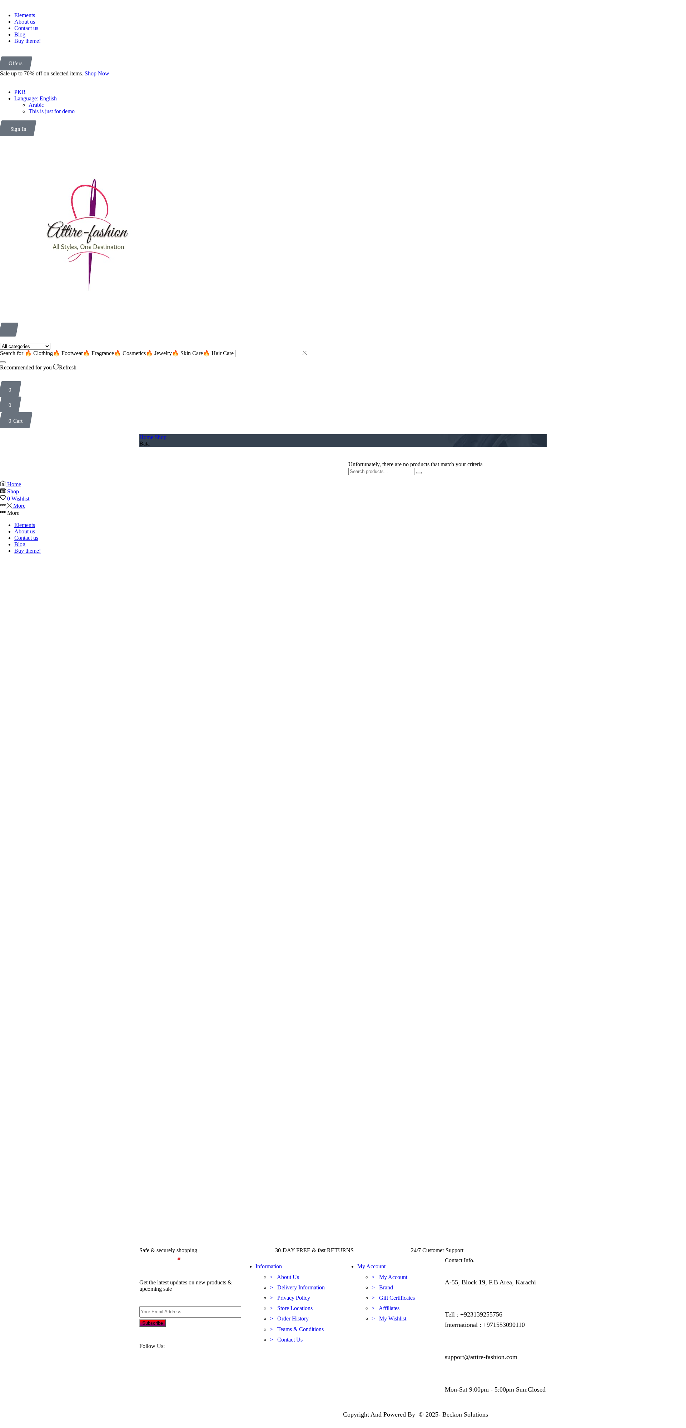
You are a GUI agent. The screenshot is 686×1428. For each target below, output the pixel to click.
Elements (24, 525)
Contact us (26, 538)
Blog (19, 544)
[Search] (3, 362)
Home (146, 437)
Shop (160, 437)
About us (24, 531)
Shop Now (97, 73)
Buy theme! (27, 551)
